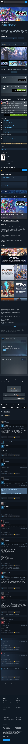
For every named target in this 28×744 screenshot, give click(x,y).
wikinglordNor (7, 592)
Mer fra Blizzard (10, 339)
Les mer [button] (24, 170)
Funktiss (6, 618)
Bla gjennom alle (22, 99)
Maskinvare (18, 705)
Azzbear (5, 502)
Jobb (17, 702)
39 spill (5, 443)
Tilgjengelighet (6, 717)
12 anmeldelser (11, 443)
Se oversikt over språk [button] (5, 381)
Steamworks (5, 705)
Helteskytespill (13, 38)
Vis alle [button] (25, 196)
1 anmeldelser (6, 422)
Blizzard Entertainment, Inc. (10, 24)
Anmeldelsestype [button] (4, 404)
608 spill (5, 619)
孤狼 (5, 478)
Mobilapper (6, 740)
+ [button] (22, 38)
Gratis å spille (4, 38)
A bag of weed (7, 520)
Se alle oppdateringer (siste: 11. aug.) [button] (11, 220)
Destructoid (3, 241)
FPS (19, 38)
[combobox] (14, 2)
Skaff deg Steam (19, 715)
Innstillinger (22, 381)
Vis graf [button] (24, 407)
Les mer (24, 95)
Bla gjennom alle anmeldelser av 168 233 (14, 683)
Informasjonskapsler (7, 721)
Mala (5, 539)
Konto (17, 721)
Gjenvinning (18, 707)
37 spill (5, 504)
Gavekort (4, 709)
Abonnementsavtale (7, 702)
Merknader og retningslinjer (8, 719)
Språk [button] (19, 404)
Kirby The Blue (7, 572)
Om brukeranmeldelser (14, 381)
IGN (4, 236)
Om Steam (5, 700)
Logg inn (3, 69)
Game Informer (6, 231)
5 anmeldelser (6, 479)
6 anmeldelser (10, 504)
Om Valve (18, 700)
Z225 (5, 459)
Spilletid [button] (11, 407)
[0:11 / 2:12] (14, 53)
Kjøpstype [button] (13, 404)
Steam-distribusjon (7, 707)
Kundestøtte (18, 719)
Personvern (5, 715)
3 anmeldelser (6, 461)
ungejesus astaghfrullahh (9, 441)
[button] (3, 5)
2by (5, 421)
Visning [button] (17, 407)
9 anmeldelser (11, 619)
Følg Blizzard (7, 347)
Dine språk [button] (6, 411)
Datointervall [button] (3, 407)
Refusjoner (5, 724)
